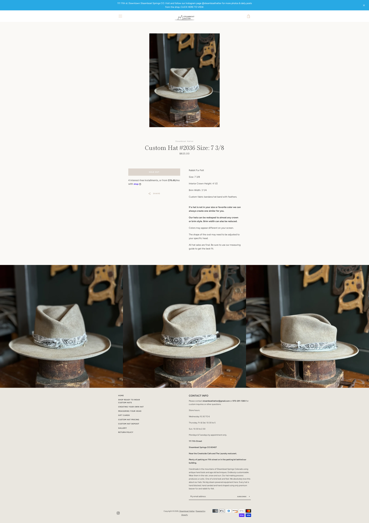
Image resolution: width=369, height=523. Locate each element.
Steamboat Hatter (187, 511)
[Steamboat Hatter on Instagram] (118, 512)
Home (121, 396)
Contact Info (198, 395)
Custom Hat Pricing (128, 420)
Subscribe (242, 497)
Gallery (122, 428)
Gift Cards (124, 415)
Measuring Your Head (129, 411)
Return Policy (125, 432)
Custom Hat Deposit (128, 424)
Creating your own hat (131, 407)
